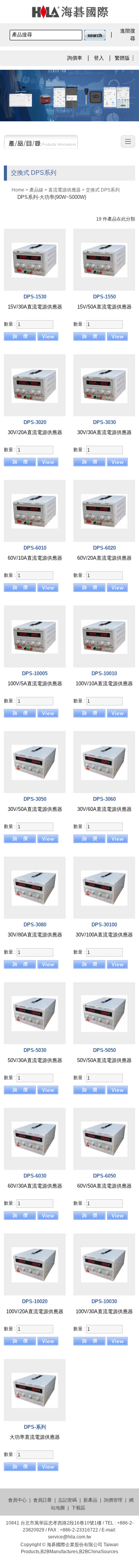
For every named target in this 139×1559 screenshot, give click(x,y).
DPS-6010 (35, 548)
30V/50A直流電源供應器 (35, 809)
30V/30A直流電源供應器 (104, 432)
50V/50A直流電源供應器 (104, 1060)
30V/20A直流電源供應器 (35, 432)
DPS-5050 (104, 1050)
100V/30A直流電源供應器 (104, 1311)
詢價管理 (113, 1500)
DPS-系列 (35, 1427)
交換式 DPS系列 (103, 190)
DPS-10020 (34, 1301)
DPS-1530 (35, 297)
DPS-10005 (34, 673)
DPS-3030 (104, 422)
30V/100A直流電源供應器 (104, 935)
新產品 (90, 1500)
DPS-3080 (35, 925)
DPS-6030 (35, 1176)
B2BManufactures (59, 1551)
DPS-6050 (104, 1176)
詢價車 (74, 58)
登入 (99, 58)
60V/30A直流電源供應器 (35, 1186)
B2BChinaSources (98, 1551)
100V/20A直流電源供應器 (34, 1311)
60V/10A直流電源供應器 (35, 558)
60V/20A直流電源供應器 (104, 558)
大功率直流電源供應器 (35, 1437)
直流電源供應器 (64, 190)
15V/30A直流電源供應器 (35, 307)
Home (18, 190)
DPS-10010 (104, 673)
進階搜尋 (127, 34)
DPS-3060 (104, 799)
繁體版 (122, 58)
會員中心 (17, 1500)
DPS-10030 (104, 1301)
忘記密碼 (67, 1500)
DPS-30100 (104, 925)
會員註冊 (42, 1500)
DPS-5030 (35, 1050)
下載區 (78, 1508)
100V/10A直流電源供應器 (104, 683)
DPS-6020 (104, 548)
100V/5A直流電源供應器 (35, 683)
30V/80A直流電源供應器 (35, 935)
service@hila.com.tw (69, 1537)
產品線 (36, 190)
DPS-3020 (35, 422)
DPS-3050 (35, 799)
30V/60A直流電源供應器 (104, 809)
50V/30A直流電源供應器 (35, 1060)
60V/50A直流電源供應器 (104, 1186)
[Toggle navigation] (128, 141)
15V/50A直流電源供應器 (104, 307)
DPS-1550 (104, 297)
